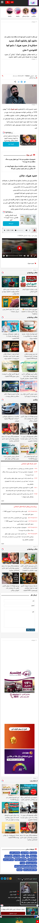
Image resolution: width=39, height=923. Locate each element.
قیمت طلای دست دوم (14, 897)
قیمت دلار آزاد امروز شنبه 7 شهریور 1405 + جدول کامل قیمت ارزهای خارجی (18, 522)
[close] (37, 921)
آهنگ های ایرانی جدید (30, 870)
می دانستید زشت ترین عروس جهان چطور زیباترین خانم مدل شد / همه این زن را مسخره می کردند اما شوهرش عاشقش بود (18, 481)
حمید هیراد (14, 109)
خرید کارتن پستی (9, 860)
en (12, 2)
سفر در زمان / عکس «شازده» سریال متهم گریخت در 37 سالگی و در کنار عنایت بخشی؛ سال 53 (29, 899)
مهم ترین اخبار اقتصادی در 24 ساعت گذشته (15, 518)
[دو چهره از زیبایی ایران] (17, 11)
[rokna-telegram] (2, 879)
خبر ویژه (29, 155)
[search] (7, 2)
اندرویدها (19, 870)
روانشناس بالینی (15, 853)
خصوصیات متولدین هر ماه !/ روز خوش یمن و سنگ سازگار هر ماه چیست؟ (17, 473)
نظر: (33, 612)
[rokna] (33, 2)
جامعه (18, 16)
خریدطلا (11, 223)
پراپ (27, 856)
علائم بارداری (8, 856)
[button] (22, 880)
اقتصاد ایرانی (24, 853)
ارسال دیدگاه (30, 630)
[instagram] (7, 879)
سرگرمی (34, 16)
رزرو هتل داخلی (32, 860)
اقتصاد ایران (13, 892)
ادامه (2, 501)
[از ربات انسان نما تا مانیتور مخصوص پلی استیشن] (33, 11)
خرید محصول (13, 913)
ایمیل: (32, 605)
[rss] (10, 879)
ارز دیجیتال (33, 856)
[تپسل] (4, 133)
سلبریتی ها (33, 853)
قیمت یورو (13, 894)
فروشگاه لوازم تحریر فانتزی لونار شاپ (25, 866)
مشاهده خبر (7, 251)
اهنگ (23, 856)
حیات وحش (25, 16)
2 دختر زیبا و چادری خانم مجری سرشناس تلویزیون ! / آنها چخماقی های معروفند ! (18, 495)
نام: (33, 601)
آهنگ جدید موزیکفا (20, 860)
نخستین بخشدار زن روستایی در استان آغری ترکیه (20, 469)
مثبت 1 (22, 863)
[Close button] (37, 905)
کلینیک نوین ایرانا (31, 863)
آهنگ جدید (17, 856)
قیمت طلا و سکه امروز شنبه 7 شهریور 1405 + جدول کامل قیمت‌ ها (18, 513)
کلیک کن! (11, 144)
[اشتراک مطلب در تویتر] (21, 82)
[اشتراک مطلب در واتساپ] (18, 82)
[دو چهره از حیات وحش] (25, 11)
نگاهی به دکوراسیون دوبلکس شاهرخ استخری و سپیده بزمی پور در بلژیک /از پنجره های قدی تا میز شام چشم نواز (17, 489)
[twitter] (4, 879)
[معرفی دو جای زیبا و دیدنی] (9, 11)
